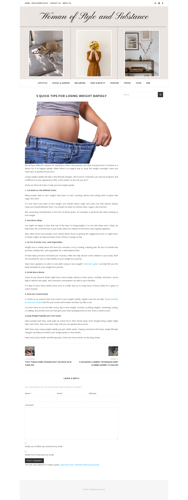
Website (92, 393)
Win (148, 83)
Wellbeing (80, 83)
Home (27, 3)
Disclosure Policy (40, 3)
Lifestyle (42, 83)
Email (60, 393)
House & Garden (61, 83)
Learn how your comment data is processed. (79, 464)
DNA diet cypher (91, 264)
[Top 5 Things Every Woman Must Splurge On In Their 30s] (30, 351)
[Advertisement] (142, 118)
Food (138, 83)
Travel (127, 83)
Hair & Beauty (97, 83)
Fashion (114, 83)
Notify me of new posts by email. (39, 454)
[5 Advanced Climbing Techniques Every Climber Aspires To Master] (113, 351)
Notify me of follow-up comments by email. (44, 446)
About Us (67, 3)
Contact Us (55, 3)
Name (28, 393)
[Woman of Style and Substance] (94, 42)
